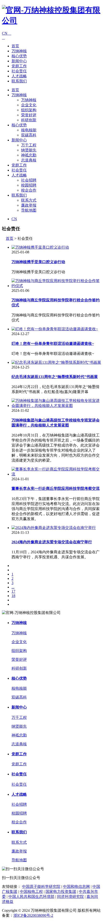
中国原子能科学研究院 (41, 887)
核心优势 (19, 56)
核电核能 (28, 130)
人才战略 (19, 76)
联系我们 (19, 81)
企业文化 (28, 105)
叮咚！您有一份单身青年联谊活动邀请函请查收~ (52, 343)
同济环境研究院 (70, 897)
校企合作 (28, 190)
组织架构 (28, 110)
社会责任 (19, 71)
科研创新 (28, 120)
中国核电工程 (31, 892)
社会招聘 (28, 180)
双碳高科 (28, 135)
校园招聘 (28, 185)
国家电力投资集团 (61, 892)
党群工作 (19, 66)
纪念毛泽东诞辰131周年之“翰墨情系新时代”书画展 (54, 377)
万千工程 (28, 145)
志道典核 (28, 160)
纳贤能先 (28, 150)
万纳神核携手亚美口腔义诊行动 (38, 262)
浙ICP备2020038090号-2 (33, 915)
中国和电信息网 (76, 887)
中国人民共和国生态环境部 (31, 897)
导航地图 (28, 210)
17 (13, 591)
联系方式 (28, 200)
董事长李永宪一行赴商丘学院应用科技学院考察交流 (55, 488)
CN (6, 33)
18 (13, 596)
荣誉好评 (28, 115)
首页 (15, 46)
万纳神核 (19, 51)
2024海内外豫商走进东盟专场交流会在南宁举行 (51, 542)
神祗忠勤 (28, 155)
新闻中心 (19, 61)
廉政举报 (28, 205)
